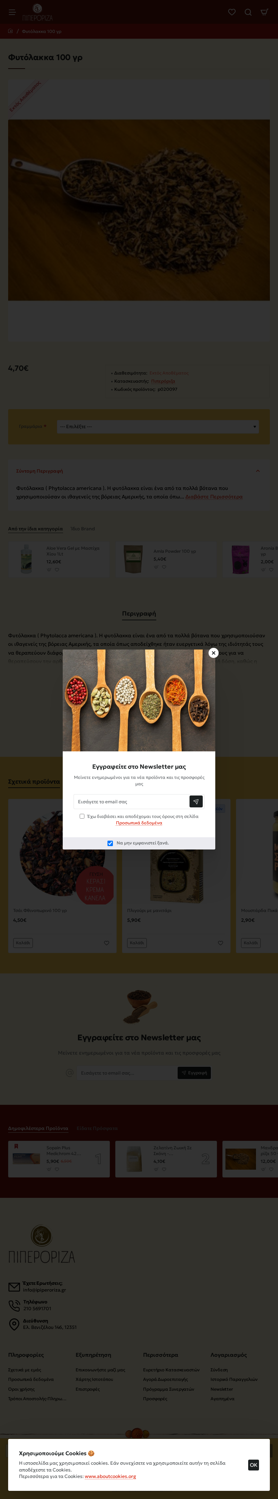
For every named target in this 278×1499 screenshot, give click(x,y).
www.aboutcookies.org (110, 1476)
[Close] (214, 653)
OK (253, 1465)
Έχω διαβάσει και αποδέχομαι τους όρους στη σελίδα (142, 820)
